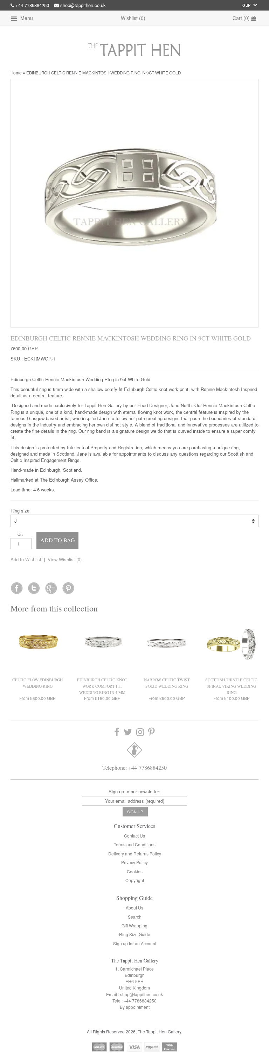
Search (135, 917)
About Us (134, 908)
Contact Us (134, 836)
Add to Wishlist (26, 559)
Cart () (242, 17)
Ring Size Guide (134, 934)
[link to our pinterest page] (151, 732)
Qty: (21, 534)
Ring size (20, 511)
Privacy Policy (134, 862)
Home (16, 72)
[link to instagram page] (140, 732)
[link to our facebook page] (17, 586)
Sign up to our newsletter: (134, 791)
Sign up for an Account (134, 943)
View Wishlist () (65, 559)
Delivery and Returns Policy (134, 853)
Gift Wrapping (134, 925)
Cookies (135, 871)
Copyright (134, 880)
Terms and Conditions (135, 844)
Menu (26, 17)
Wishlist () (133, 17)
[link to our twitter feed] (34, 586)
